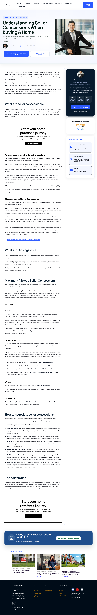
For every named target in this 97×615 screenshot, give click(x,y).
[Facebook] (73, 589)
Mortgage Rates (37, 593)
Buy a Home (37, 588)
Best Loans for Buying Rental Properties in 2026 (21, 571)
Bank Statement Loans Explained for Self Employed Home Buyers (48, 574)
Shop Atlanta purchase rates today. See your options (23, 239)
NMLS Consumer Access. (18, 592)
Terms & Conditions (50, 588)
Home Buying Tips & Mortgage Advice (22, 568)
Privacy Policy (48, 590)
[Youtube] (77, 589)
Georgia (61, 590)
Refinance (36, 590)
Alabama (61, 588)
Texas (60, 593)
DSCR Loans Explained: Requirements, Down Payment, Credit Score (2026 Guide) (71, 572)
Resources (36, 592)
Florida (60, 592)
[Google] (82, 589)
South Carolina (62, 595)
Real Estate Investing (67, 569)
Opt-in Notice (48, 592)
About (35, 595)
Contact (36, 596)
